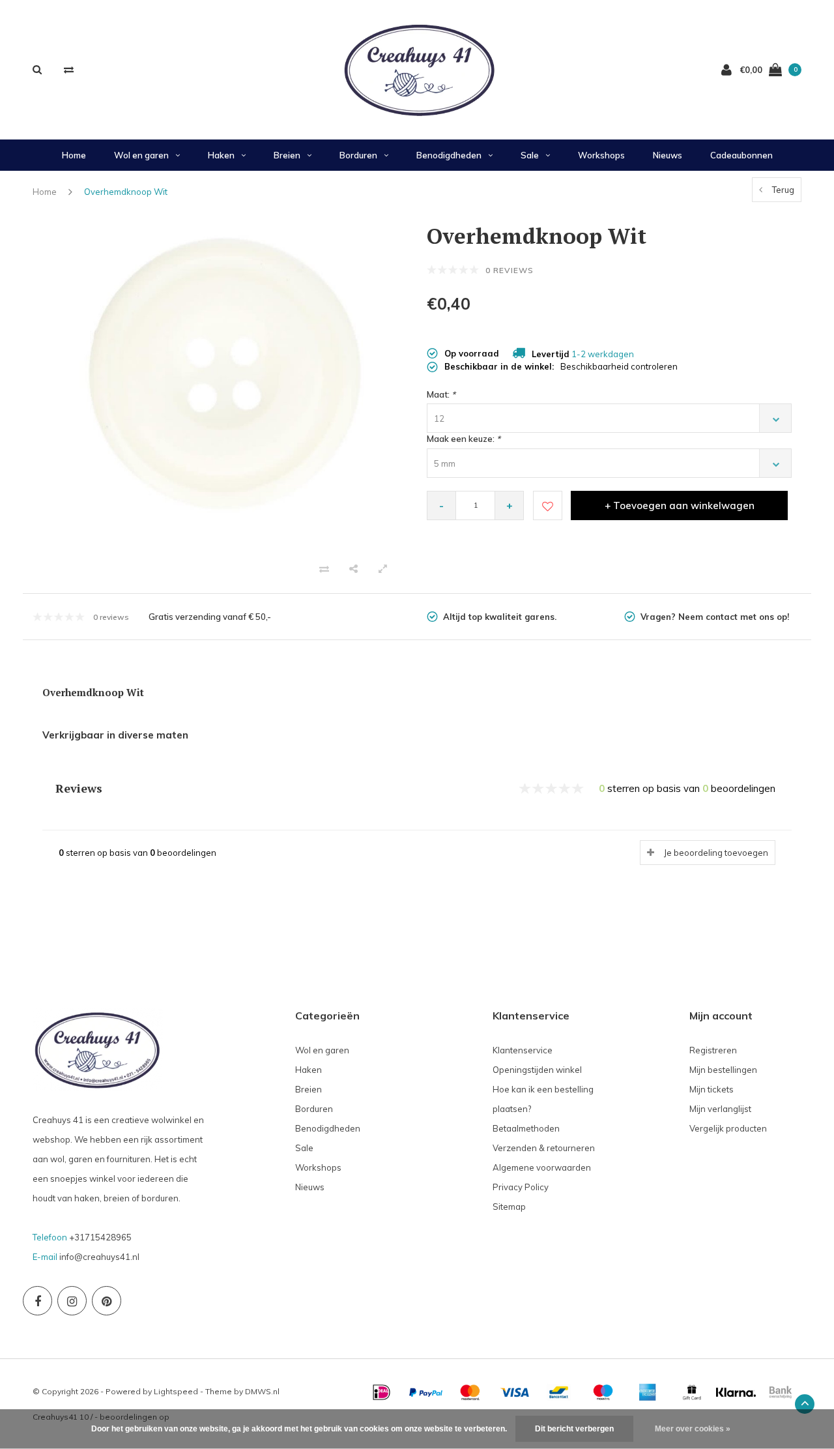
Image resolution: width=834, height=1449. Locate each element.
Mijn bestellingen (723, 1069)
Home (74, 155)
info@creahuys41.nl (99, 1256)
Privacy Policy (521, 1187)
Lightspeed (176, 1391)
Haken (221, 155)
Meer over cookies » (692, 1428)
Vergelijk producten (728, 1128)
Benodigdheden (449, 155)
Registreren (713, 1050)
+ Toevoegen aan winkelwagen (680, 505)
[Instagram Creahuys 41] (72, 1300)
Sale (530, 155)
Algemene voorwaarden (542, 1167)
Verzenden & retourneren (544, 1148)
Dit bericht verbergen (574, 1428)
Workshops (601, 155)
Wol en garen (141, 155)
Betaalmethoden (526, 1128)
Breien (287, 155)
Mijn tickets (711, 1089)
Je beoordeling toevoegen (716, 852)
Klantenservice (523, 1050)
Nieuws (667, 155)
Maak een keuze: (463, 438)
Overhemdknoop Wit (125, 191)
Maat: (441, 394)
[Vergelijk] (69, 69)
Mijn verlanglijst (720, 1109)
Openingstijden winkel (537, 1069)
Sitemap (509, 1206)
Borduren (358, 155)
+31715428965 (100, 1237)
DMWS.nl (262, 1391)
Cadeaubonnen (741, 155)
